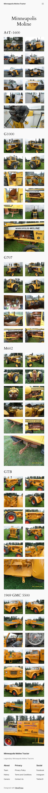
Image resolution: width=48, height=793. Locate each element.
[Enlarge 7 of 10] (20, 315)
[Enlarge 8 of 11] (41, 82)
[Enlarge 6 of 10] (41, 298)
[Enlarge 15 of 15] (41, 718)
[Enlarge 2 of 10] (41, 265)
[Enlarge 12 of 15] (41, 685)
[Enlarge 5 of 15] (20, 636)
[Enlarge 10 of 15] (41, 669)
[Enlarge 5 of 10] (20, 298)
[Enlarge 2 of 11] (41, 40)
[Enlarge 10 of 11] (41, 95)
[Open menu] (42, 3)
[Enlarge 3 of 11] (20, 56)
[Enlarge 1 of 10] (20, 265)
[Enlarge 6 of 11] (41, 69)
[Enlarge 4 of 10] (41, 281)
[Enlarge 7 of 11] (20, 82)
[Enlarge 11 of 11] (41, 108)
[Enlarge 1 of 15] (20, 603)
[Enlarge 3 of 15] (20, 619)
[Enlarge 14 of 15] (41, 702)
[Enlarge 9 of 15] (20, 669)
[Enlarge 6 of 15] (41, 636)
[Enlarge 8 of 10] (41, 315)
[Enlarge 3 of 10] (20, 281)
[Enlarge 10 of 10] (41, 331)
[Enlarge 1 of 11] (20, 40)
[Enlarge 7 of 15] (20, 652)
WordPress (19, 788)
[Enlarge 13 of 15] (20, 702)
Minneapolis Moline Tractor (15, 4)
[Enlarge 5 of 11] (20, 69)
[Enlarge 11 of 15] (20, 685)
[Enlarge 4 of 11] (41, 56)
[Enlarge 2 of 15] (41, 603)
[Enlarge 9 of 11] (20, 95)
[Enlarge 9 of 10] (20, 331)
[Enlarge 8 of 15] (41, 652)
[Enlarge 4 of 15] (41, 619)
